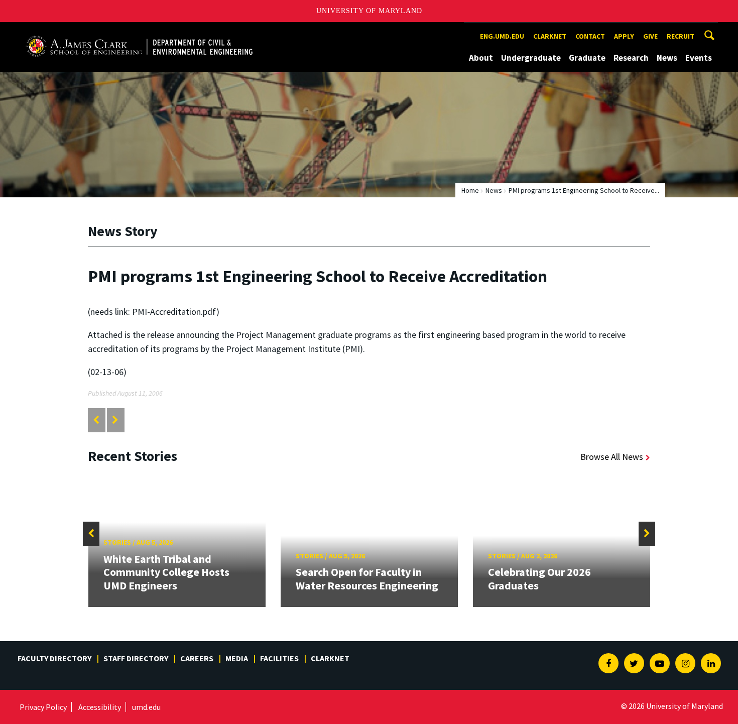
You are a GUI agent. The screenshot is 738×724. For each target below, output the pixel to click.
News (667, 57)
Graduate (587, 57)
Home (470, 190)
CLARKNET (549, 36)
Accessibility (99, 707)
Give (650, 36)
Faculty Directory (54, 658)
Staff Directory (135, 658)
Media (236, 658)
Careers (196, 658)
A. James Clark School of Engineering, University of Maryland (139, 31)
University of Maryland (369, 11)
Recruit (680, 36)
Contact (590, 36)
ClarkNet (330, 658)
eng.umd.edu (502, 36)
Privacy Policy (43, 707)
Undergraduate (531, 57)
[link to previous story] (96, 420)
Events (698, 57)
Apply (624, 36)
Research (631, 57)
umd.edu (146, 707)
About (481, 57)
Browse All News (611, 456)
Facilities (279, 658)
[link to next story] (115, 420)
